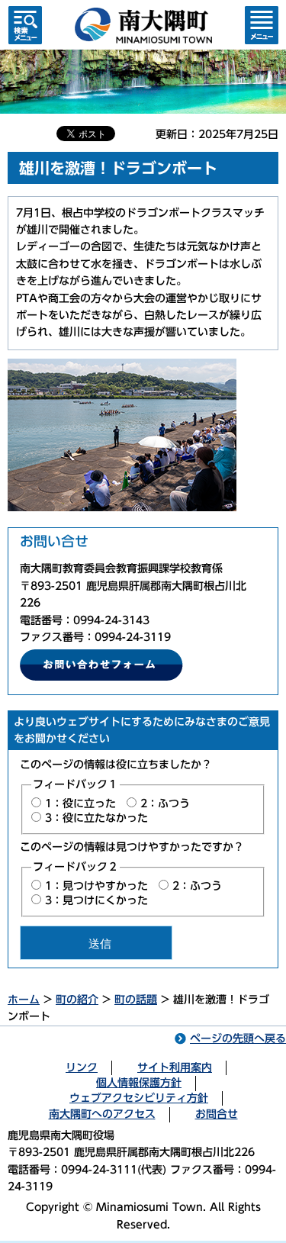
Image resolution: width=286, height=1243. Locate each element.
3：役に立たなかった (96, 818)
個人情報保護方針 (139, 1082)
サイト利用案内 (174, 1067)
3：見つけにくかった (96, 900)
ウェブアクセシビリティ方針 (138, 1098)
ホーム (24, 999)
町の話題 (135, 999)
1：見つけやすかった (96, 886)
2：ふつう (165, 803)
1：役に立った (80, 803)
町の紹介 (77, 999)
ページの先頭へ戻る (238, 1038)
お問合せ (216, 1114)
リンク (82, 1067)
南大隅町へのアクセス (102, 1114)
